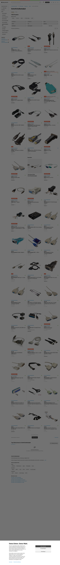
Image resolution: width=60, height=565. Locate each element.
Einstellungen (43, 551)
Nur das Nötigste (43, 548)
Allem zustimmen (43, 546)
